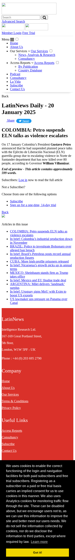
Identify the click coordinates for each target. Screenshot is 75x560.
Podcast (15, 74)
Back (5, 96)
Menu (6, 39)
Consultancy (26, 58)
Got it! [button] (37, 552)
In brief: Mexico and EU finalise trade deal (38, 280)
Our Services (19, 51)
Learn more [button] (39, 541)
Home (14, 43)
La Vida (15, 81)
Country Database (30, 70)
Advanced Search (13, 21)
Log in (23, 180)
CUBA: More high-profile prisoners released (39, 261)
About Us (16, 47)
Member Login (11, 33)
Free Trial (28, 33)
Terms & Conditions (15, 401)
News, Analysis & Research (36, 55)
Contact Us (17, 89)
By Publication (28, 66)
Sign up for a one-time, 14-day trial (33, 205)
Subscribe (16, 85)
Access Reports (20, 63)
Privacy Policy (11, 408)
